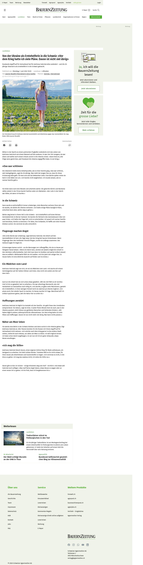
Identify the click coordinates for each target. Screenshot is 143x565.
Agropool (52, 2)
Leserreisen (42, 503)
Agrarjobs (60, 2)
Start (3, 17)
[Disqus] (37, 397)
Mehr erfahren (88, 130)
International (55, 74)
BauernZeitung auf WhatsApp (78, 545)
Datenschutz (12, 511)
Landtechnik (57, 17)
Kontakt (10, 520)
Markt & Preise (37, 17)
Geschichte (12, 498)
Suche (95, 10)
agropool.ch (72, 498)
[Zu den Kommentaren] (70, 145)
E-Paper (4, 2)
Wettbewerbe (42, 494)
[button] (4, 10)
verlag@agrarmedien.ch (76, 558)
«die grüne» (77, 2)
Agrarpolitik (11, 17)
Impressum (12, 507)
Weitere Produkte (77, 487)
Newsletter (26, 2)
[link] (48, 436)
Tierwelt (44, 2)
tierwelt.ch (71, 494)
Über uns (12, 487)
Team (11, 2)
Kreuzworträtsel (43, 498)
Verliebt (68, 2)
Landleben (21, 17)
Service (42, 487)
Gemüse (47, 74)
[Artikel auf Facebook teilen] (4, 145)
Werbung (18, 2)
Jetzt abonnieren (88, 88)
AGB (9, 516)
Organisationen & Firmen (71, 17)
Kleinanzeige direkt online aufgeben (50, 516)
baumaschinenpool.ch (75, 503)
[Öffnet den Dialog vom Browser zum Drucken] (16, 145)
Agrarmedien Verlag (75, 516)
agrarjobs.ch (72, 507)
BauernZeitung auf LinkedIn (87, 545)
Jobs (9, 524)
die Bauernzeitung (14, 494)
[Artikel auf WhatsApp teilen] (10, 145)
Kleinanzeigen (43, 507)
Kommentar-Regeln (44, 511)
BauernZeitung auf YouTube (83, 545)
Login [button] (99, 2)
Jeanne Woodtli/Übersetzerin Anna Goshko (20, 74)
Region (84, 17)
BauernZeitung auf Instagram (73, 545)
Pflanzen (47, 17)
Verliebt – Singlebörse (75, 511)
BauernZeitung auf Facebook (69, 545)
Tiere (28, 17)
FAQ (9, 528)
